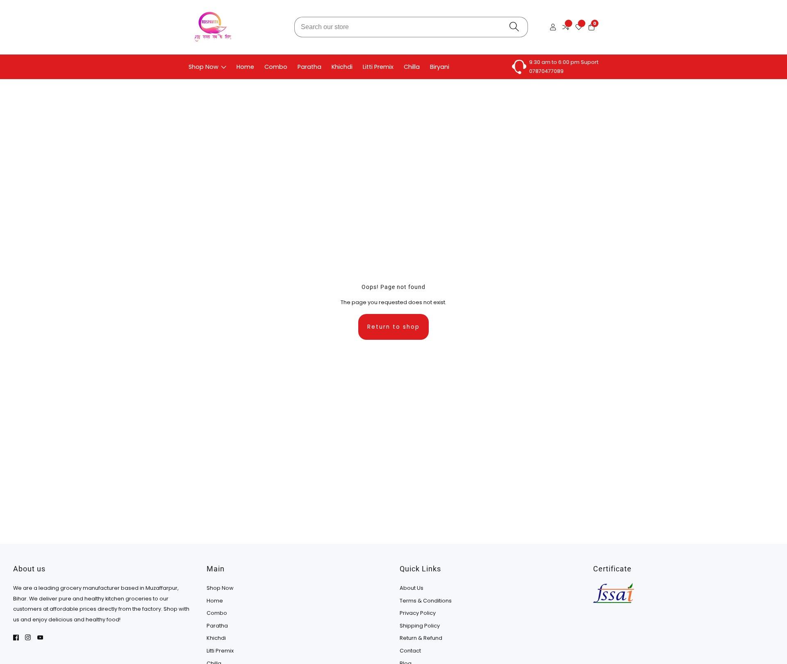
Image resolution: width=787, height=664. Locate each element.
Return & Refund (421, 637)
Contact (410, 650)
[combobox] (411, 27)
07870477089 (546, 71)
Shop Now (203, 67)
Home (245, 67)
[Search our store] (514, 27)
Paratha (309, 67)
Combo (275, 67)
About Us (411, 587)
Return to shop (393, 327)
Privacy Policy (418, 612)
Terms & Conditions (426, 600)
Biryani (439, 67)
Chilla (412, 67)
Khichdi (342, 67)
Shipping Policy (420, 625)
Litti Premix (378, 67)
